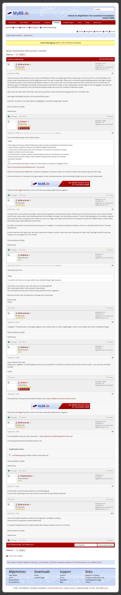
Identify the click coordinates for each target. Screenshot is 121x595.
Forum (56, 22)
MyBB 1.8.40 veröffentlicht (65, 43)
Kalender (99, 31)
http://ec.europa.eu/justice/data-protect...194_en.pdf (25, 167)
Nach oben (34, 562)
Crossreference (14, 582)
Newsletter (64, 580)
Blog (87, 22)
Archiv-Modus (43, 562)
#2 (113, 133)
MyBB (36, 575)
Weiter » (22, 55)
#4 (113, 265)
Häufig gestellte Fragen (93, 580)
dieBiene (58, 265)
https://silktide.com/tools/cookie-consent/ (61, 398)
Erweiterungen (68, 22)
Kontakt (19, 562)
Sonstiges (34, 27)
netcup (72, 588)
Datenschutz (58, 588)
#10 (112, 513)
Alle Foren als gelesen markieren (61, 562)
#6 (113, 358)
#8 (113, 432)
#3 (113, 209)
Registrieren (28, 35)
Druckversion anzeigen (16, 556)
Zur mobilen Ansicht (94, 562)
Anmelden (18, 35)
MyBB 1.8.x (25, 27)
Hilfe (106, 31)
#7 (113, 394)
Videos (87, 582)
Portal (113, 31)
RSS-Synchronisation (80, 562)
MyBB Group (104, 588)
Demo (11, 577)
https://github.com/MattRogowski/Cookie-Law (56, 436)
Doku (80, 22)
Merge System (14, 580)
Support (47, 22)
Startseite (12, 22)
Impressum (97, 22)
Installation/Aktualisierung (94, 577)
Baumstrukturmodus (106, 59)
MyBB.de (26, 562)
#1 (113, 73)
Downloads (36, 22)
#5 (113, 322)
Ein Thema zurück (14, 544)
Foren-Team (11, 562)
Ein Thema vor (28, 544)
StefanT (58, 133)
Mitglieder (89, 31)
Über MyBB (24, 22)
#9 (113, 486)
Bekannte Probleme (92, 575)
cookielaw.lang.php (18, 455)
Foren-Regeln (18, 190)
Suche (81, 31)
